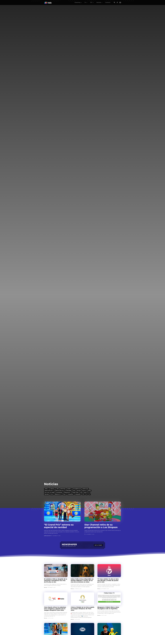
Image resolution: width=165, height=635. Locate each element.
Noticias (45, 587)
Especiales (85, 488)
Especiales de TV (49, 490)
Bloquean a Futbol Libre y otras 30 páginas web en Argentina (108, 607)
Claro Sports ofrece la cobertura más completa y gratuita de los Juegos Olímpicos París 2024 (55, 608)
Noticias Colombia (50, 492)
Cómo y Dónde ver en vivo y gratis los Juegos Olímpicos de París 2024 (82, 608)
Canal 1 (46, 488)
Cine (57, 488)
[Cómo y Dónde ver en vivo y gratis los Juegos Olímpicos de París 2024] (82, 598)
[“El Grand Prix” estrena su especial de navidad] (62, 512)
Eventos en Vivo (59, 490)
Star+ (64, 494)
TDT (83, 494)
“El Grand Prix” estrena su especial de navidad (59, 526)
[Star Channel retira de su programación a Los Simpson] (102, 512)
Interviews (68, 490)
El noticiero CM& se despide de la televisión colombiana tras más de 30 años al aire (55, 580)
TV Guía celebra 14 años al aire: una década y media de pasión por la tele (108, 580)
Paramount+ (67, 492)
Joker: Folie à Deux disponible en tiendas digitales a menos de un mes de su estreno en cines (82, 580)
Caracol (52, 488)
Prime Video (75, 492)
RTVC (52, 494)
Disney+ (69, 488)
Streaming (70, 494)
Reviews (47, 494)
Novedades (59, 492)
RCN (81, 492)
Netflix (84, 490)
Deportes (62, 488)
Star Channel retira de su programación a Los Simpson (101, 526)
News (89, 490)
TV (86, 494)
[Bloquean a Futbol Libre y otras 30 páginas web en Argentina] (109, 598)
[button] (114, 2)
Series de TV (58, 494)
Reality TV (87, 492)
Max (74, 490)
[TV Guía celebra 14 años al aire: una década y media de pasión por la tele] (109, 570)
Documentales (77, 488)
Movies (79, 490)
